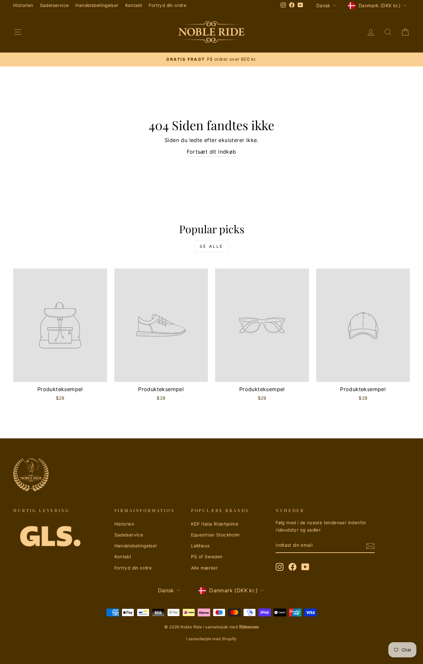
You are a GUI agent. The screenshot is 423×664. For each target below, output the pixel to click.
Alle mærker (204, 568)
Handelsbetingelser (96, 5)
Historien (23, 5)
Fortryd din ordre (167, 5)
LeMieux (200, 545)
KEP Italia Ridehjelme (214, 524)
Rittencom (249, 626)
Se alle (211, 246)
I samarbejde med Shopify (211, 638)
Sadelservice (54, 5)
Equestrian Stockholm (215, 534)
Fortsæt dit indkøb (211, 151)
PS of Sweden (207, 556)
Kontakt (133, 5)
